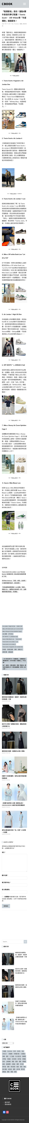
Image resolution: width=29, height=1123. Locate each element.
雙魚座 (4, 1071)
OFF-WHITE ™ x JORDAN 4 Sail (10, 636)
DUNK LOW (19, 626)
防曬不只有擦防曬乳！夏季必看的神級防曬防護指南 (21, 1003)
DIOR (14, 1051)
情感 (13, 1061)
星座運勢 (8, 1064)
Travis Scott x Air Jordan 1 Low (10, 641)
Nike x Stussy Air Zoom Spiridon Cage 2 (12, 631)
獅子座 (4, 1066)
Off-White (10, 634)
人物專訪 (23, 1053)
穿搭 (21, 1066)
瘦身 (18, 1066)
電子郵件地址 (6, 882)
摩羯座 (24, 1061)
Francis (16, 24)
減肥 (18, 1064)
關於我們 (7, 1102)
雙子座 (23, 1069)
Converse (9, 1051)
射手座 (19, 1059)
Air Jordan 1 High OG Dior (8, 626)
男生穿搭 (13, 1066)
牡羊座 (21, 1064)
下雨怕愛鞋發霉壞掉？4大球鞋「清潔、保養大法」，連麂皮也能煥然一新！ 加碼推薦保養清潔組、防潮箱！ (14, 589)
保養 (3, 1056)
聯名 (25, 1066)
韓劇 (12, 1071)
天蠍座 (9, 1059)
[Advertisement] (14, 611)
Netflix (18, 1051)
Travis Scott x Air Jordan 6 (9, 644)
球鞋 (15, 649)
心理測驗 (8, 1061)
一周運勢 (10, 1053)
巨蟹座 (24, 1059)
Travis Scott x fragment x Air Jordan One (12, 646)
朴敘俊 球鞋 (10, 649)
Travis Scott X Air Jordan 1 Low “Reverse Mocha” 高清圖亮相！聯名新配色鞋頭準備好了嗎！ (14, 574)
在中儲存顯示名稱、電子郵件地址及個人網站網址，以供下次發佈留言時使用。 (14, 899)
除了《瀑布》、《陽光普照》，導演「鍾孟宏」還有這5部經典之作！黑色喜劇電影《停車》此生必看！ (14, 667)
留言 (3, 852)
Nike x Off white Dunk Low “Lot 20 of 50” (12, 629)
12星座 (4, 1051)
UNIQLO (4, 1053)
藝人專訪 (4, 1069)
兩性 (7, 1056)
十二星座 (12, 1056)
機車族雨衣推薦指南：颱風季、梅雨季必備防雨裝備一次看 (21, 955)
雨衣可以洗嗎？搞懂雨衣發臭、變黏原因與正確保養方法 (21, 971)
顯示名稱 (5, 875)
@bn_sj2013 (16, 75)
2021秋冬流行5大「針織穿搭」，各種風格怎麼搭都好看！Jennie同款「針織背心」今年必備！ (14, 660)
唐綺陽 (24, 1056)
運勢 (14, 1069)
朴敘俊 (4, 649)
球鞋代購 (4, 652)
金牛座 (18, 1069)
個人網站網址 (6, 889)
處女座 (10, 1069)
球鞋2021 (20, 649)
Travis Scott (18, 639)
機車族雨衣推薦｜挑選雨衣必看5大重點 (13, 751)
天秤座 (4, 1059)
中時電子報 (16, 1053)
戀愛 (20, 1061)
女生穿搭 (14, 1059)
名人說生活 (18, 1056)
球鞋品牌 (10, 652)
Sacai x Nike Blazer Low (8, 639)
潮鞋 (21, 24)
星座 (3, 1064)
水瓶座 (13, 1064)
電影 (8, 1071)
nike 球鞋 (4, 634)
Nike (23, 1051)
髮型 (15, 1071)
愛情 (16, 1061)
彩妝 (3, 1061)
